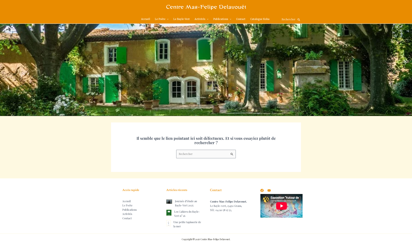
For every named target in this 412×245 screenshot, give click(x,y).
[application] (167, 19)
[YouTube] (269, 190)
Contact (127, 218)
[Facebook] (262, 190)
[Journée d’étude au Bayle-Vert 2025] (169, 201)
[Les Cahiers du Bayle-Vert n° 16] (169, 213)
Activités (127, 214)
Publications (129, 209)
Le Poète (127, 205)
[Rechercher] (299, 19)
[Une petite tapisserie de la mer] (168, 223)
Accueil (126, 201)
